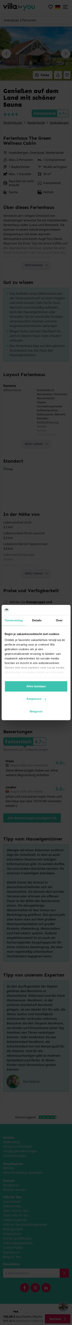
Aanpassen (33, 698)
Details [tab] (36, 620)
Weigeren (36, 711)
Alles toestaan (36, 686)
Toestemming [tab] (13, 620)
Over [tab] (59, 620)
